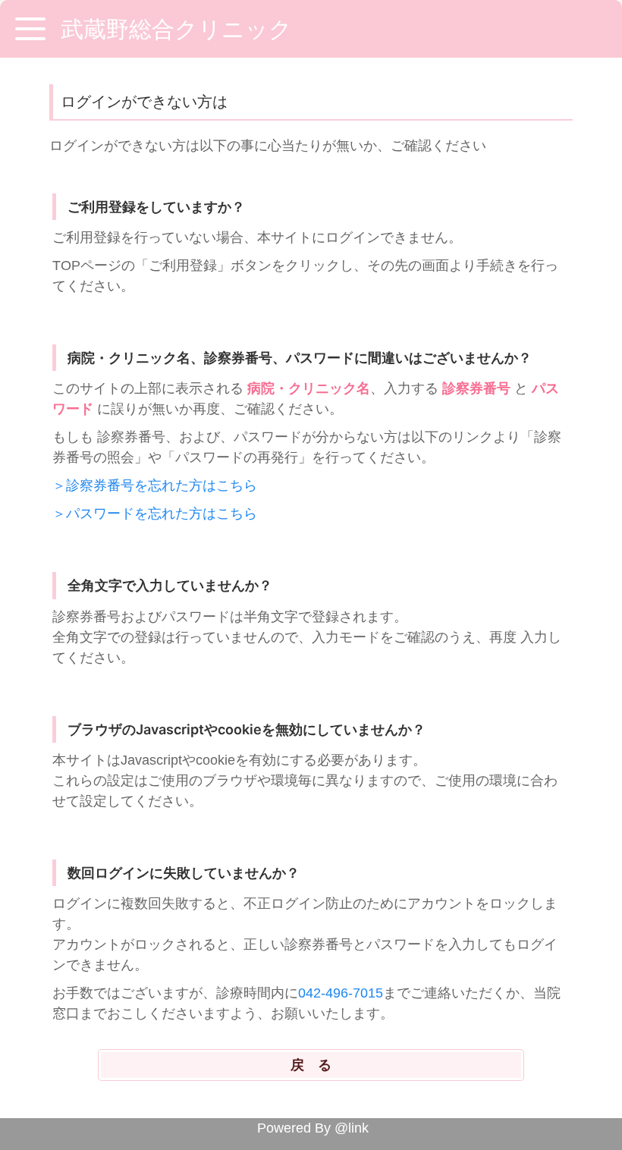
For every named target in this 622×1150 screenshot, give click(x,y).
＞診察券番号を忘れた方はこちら (154, 485)
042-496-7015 (340, 993)
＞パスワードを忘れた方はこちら (154, 513)
